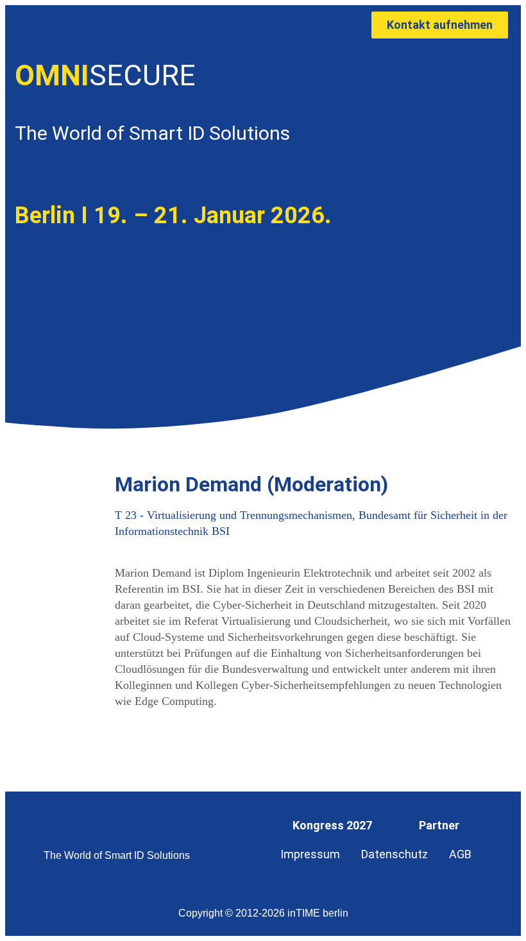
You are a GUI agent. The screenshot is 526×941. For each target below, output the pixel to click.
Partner (439, 825)
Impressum (310, 854)
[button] (249, 25)
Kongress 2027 (332, 825)
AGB (460, 854)
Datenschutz (394, 854)
